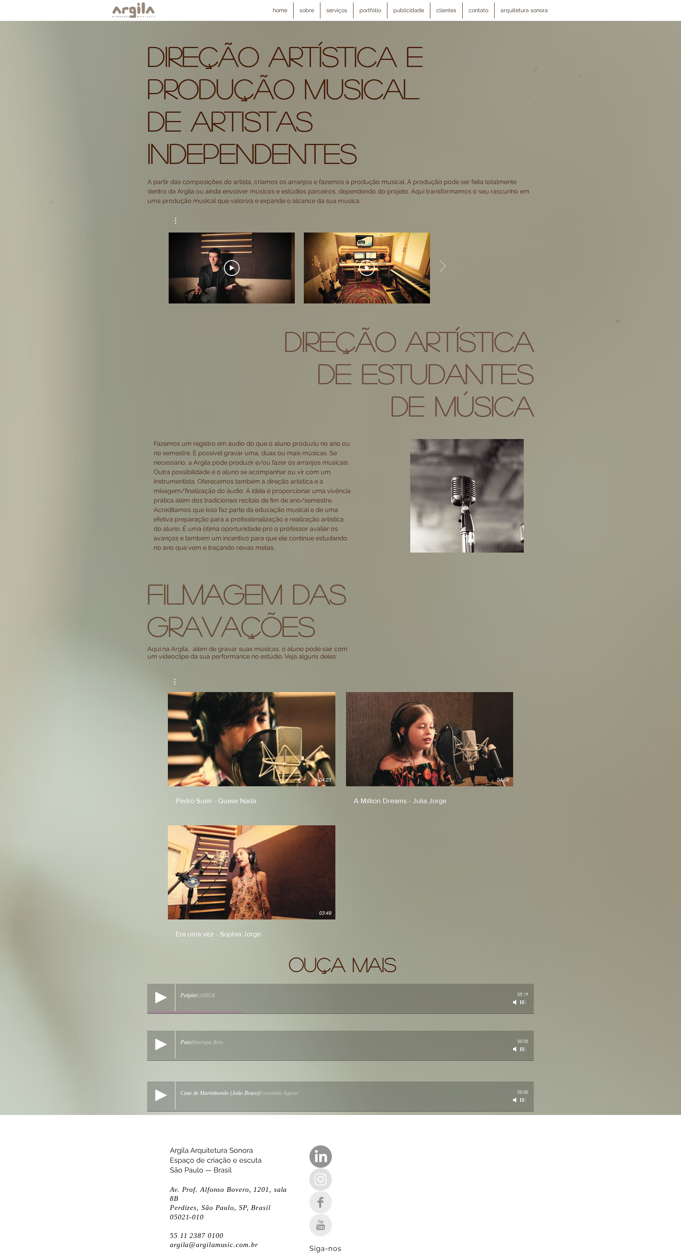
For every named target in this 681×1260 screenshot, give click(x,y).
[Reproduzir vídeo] (232, 268)
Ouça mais (342, 964)
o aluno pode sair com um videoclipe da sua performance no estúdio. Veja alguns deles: (247, 652)
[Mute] (515, 1002)
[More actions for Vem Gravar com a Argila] (179, 220)
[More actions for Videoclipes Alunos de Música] (178, 682)
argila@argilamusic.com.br (214, 1245)
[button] (179, 220)
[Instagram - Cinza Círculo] (320, 1179)
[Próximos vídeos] (442, 266)
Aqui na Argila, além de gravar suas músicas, (214, 649)
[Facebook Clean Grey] (320, 1202)
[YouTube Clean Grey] (320, 1225)
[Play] (161, 997)
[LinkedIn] (320, 1156)
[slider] (524, 1002)
